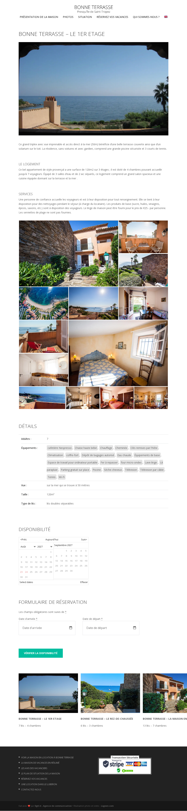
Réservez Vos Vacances (112, 17)
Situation (85, 17)
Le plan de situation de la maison (40, 773)
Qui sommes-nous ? (146, 17)
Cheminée (121, 448)
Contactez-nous (31, 789)
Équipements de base (147, 455)
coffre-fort (72, 455)
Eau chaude (124, 455)
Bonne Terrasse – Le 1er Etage (40, 718)
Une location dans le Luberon (39, 784)
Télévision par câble (152, 469)
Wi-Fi (62, 477)
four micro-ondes (131, 462)
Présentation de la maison (39, 17)
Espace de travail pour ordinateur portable (72, 462)
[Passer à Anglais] (165, 18)
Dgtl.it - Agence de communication (53, 805)
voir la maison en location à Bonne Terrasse (47, 757)
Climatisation (55, 455)
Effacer (84, 582)
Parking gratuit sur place (75, 469)
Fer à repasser (109, 462)
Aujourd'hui (51, 539)
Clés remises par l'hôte (144, 448)
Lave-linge (151, 462)
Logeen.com (107, 805)
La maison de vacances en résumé (40, 762)
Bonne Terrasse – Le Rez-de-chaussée (107, 718)
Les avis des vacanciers (34, 768)
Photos (68, 17)
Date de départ (93, 619)
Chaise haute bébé (86, 448)
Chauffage (106, 448)
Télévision (131, 469)
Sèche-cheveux (113, 469)
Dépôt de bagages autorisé (98, 455)
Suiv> (84, 539)
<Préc (23, 539)
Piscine (97, 469)
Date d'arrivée (28, 619)
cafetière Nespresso (60, 448)
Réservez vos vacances (34, 778)
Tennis (52, 477)
